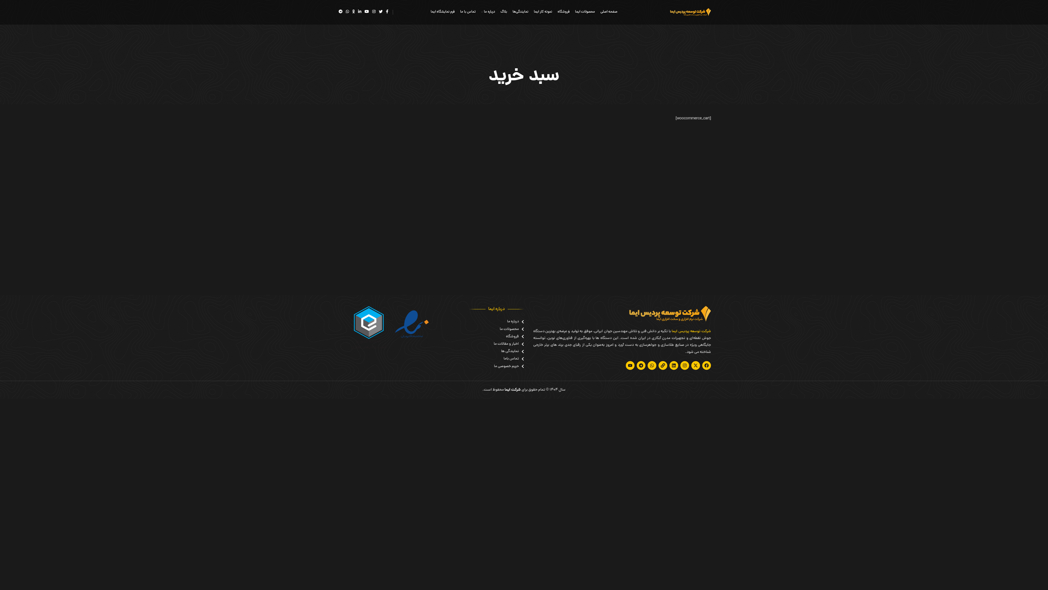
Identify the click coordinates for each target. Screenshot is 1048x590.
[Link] (663, 365)
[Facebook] (706, 365)
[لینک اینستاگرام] (374, 12)
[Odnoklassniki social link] (353, 12)
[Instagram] (684, 365)
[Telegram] (641, 365)
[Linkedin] (673, 365)
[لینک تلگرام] (340, 12)
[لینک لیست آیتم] (509, 321)
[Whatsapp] (652, 365)
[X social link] (380, 12)
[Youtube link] (367, 12)
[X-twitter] (695, 365)
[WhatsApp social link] (347, 12)
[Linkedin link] (359, 12)
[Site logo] (690, 13)
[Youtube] (630, 365)
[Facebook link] (387, 12)
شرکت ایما (513, 390)
